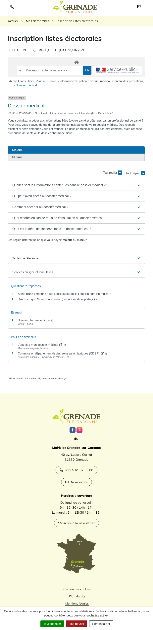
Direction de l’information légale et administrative (36, 378)
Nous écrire (79, 482)
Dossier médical (26, 85)
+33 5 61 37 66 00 (79, 470)
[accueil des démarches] (76, 61)
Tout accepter (52, 623)
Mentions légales (77, 603)
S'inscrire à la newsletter (76, 523)
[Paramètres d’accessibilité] (76, 439)
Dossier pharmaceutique (34, 320)
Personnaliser (101, 623)
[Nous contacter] (140, 6)
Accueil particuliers (21, 81)
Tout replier (110, 172)
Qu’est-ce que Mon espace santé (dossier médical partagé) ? (57, 299)
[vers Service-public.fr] (117, 71)
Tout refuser (76, 623)
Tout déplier (133, 171)
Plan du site (77, 596)
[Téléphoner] (13, 6)
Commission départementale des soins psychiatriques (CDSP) (59, 353)
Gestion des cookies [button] (77, 589)
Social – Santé (47, 81)
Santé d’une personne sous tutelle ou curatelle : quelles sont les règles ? (64, 293)
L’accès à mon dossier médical (38, 344)
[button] (76, 185)
